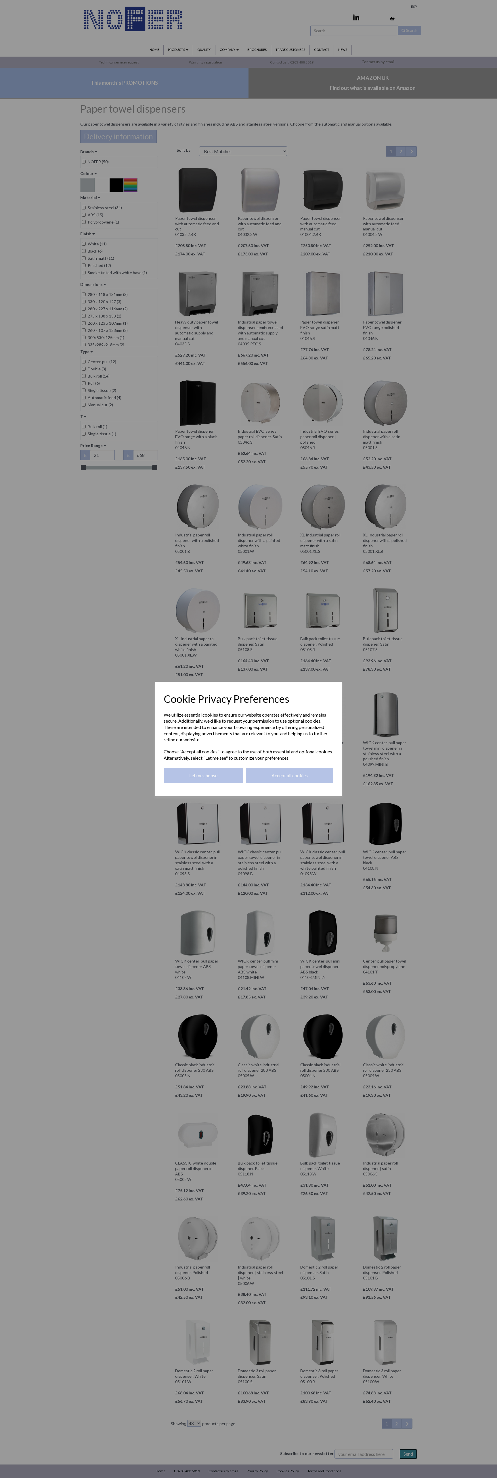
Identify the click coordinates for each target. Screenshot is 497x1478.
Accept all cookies (290, 775)
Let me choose (203, 775)
